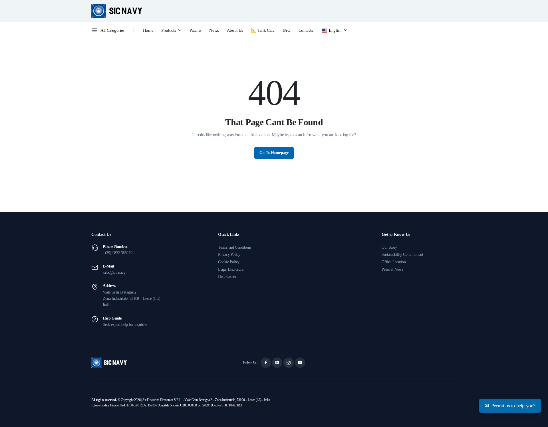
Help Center (227, 276)
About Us (235, 30)
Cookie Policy (228, 262)
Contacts (306, 30)
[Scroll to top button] (535, 414)
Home (148, 30)
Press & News (392, 269)
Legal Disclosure (230, 269)
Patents (195, 30)
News (214, 30)
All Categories (112, 30)
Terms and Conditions (234, 247)
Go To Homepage (273, 153)
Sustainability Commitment (402, 254)
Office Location (394, 262)
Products (168, 30)
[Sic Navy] (117, 11)
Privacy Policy (229, 254)
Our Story (389, 247)
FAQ (287, 30)
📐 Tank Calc (263, 30)
